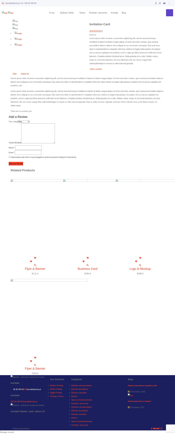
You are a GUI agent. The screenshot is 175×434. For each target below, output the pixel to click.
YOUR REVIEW (15, 143)
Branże (74, 396)
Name (12, 148)
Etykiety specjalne (79, 393)
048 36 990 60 (16, 401)
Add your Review (16, 163)
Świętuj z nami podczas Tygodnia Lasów (142, 386)
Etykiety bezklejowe (79, 389)
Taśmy (82, 13)
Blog (124, 13)
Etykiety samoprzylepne (81, 385)
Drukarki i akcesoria (98, 13)
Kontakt (114, 13)
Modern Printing (56, 385)
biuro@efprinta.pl (34, 389)
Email (11, 152)
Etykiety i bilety (67, 13)
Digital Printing (56, 393)
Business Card (87, 268)
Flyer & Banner (35, 268)
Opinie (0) (25, 74)
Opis (15, 74)
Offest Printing (56, 389)
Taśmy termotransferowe (81, 400)
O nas (51, 13)
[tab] (49, 33)
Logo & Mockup (140, 268)
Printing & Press (57, 396)
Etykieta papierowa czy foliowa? (139, 401)
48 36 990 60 (18, 389)
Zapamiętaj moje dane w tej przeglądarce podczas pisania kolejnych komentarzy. (43, 157)
